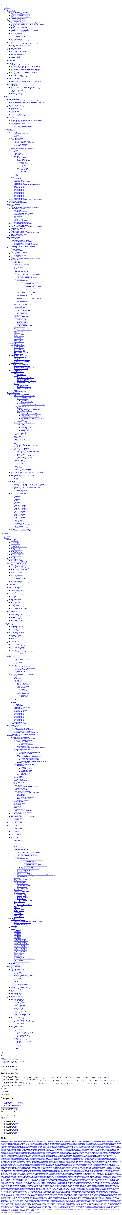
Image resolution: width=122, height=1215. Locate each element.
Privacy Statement (27, 1212)
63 (4, 1105)
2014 (15, 1133)
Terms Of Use (36, 1212)
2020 (15, 1124)
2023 (15, 1121)
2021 (15, 1123)
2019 (15, 1126)
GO (17, 1048)
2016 (15, 1130)
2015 (15, 1132)
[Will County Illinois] (6, 5)
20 (12, 1115)
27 (4, 1111)
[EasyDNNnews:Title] (6, 1061)
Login (2, 3)
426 (5, 1103)
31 (14, 1111)
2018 (15, 1127)
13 (12, 1114)
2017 (15, 1129)
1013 (5, 1102)
